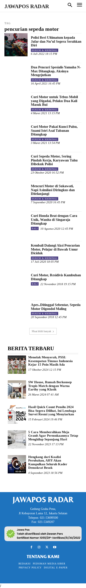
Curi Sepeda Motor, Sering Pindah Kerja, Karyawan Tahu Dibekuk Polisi (54, 160)
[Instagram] (39, 547)
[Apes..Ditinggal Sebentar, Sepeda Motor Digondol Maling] (16, 312)
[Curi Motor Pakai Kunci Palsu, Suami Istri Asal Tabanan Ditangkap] (16, 133)
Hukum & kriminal (44, 50)
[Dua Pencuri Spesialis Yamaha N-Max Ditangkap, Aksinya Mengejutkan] (16, 74)
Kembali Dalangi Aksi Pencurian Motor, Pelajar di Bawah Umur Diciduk (55, 249)
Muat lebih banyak (41, 331)
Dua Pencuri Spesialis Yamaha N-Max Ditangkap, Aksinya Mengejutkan (56, 71)
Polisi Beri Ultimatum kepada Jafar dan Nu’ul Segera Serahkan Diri (56, 41)
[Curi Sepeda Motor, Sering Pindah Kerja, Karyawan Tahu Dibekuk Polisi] (16, 163)
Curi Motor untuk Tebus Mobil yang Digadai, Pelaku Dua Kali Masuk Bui (54, 100)
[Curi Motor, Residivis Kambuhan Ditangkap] (16, 282)
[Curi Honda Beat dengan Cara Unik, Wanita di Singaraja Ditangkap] (16, 222)
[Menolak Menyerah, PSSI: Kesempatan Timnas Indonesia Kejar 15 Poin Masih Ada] (17, 364)
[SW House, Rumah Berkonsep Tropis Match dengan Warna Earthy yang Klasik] (17, 389)
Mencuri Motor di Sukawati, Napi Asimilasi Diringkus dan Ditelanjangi (53, 190)
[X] (47, 547)
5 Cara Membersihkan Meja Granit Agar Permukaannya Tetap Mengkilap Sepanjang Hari (53, 435)
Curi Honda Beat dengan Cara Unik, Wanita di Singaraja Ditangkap (54, 219)
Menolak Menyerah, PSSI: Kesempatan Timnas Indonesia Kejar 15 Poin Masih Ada (50, 360)
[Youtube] (54, 547)
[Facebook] (31, 547)
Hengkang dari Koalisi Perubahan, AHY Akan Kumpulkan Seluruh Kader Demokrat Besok (47, 462)
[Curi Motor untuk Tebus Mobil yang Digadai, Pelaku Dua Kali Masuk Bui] (16, 104)
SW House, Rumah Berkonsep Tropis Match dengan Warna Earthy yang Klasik (50, 385)
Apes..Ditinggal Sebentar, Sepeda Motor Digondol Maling (55, 307)
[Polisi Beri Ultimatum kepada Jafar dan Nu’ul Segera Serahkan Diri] (16, 44)
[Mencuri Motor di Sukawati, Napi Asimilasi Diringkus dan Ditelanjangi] (16, 193)
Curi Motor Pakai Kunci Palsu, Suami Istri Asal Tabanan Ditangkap (54, 130)
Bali (35, 228)
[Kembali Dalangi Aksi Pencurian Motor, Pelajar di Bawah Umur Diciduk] (16, 252)
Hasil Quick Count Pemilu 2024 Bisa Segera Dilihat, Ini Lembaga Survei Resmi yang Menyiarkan (52, 410)
